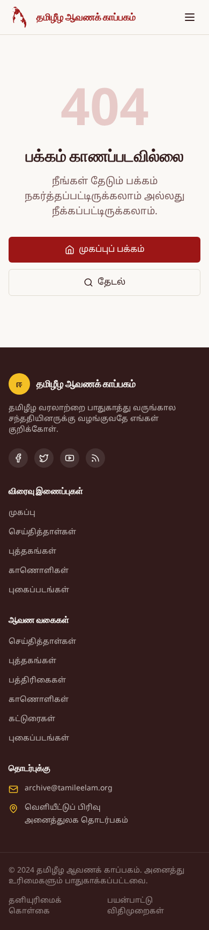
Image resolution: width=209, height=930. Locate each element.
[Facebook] (18, 458)
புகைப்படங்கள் (39, 590)
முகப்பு (22, 513)
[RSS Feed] (95, 458)
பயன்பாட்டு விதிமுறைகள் (135, 906)
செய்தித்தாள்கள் (42, 532)
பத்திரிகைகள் (37, 680)
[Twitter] (44, 458)
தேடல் (111, 282)
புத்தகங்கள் (32, 551)
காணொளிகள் (39, 571)
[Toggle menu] (189, 17)
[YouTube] (69, 458)
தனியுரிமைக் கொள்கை (35, 906)
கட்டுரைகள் (32, 719)
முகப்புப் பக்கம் (112, 249)
